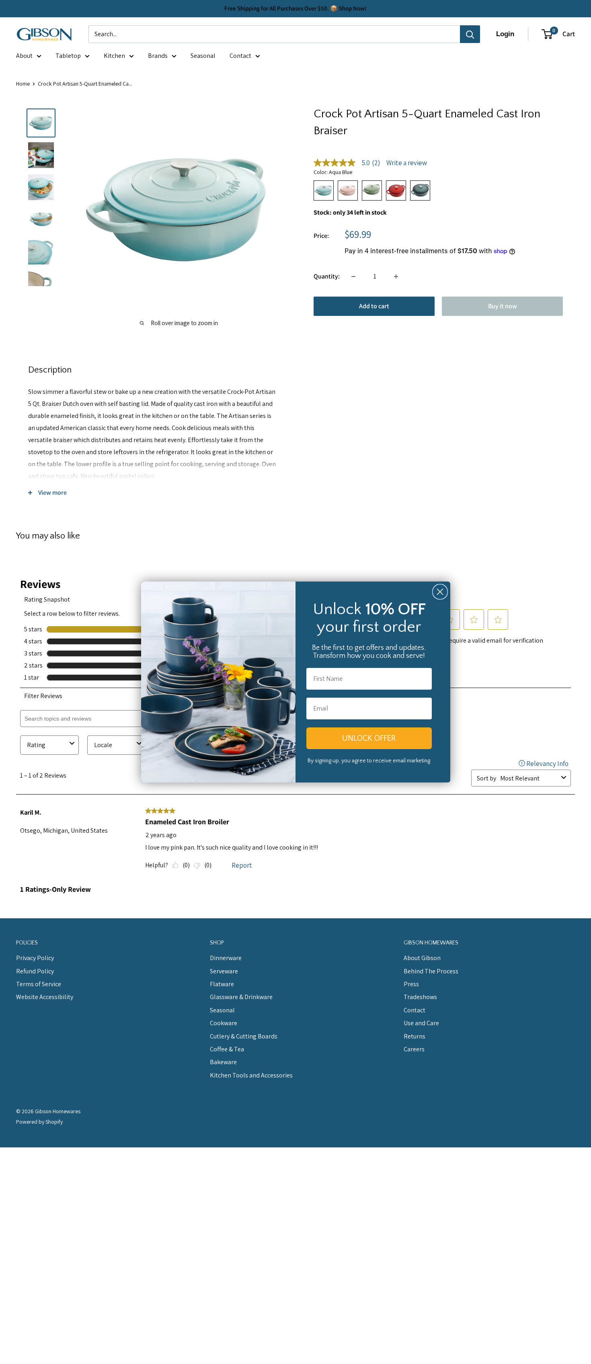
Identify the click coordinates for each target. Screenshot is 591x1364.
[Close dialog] (440, 592)
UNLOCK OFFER (369, 738)
